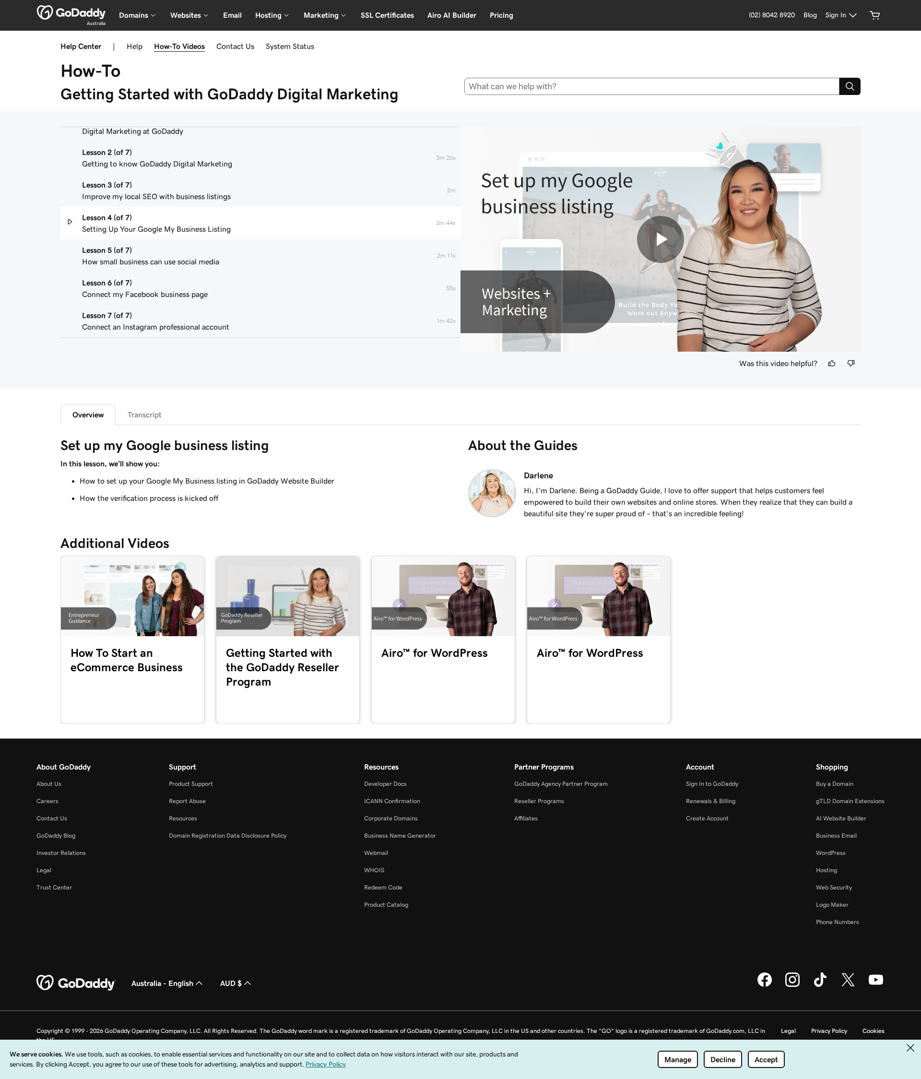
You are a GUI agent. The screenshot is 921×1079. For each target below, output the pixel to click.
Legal (43, 870)
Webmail (376, 853)
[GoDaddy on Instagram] (792, 985)
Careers (47, 801)
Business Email (836, 835)
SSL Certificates (387, 15)
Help (134, 46)
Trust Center (54, 887)
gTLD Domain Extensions (850, 801)
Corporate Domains (391, 818)
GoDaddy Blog (55, 835)
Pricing (501, 15)
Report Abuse (187, 801)
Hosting (826, 870)
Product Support (191, 784)
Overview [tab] (88, 414)
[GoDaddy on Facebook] (764, 985)
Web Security (834, 887)
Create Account (707, 818)
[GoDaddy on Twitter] (848, 985)
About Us (48, 784)
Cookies (873, 1031)
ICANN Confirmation (392, 801)
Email (232, 15)
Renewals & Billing (710, 801)
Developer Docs (385, 784)
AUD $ (231, 983)
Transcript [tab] (145, 414)
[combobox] (652, 86)
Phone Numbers (837, 922)
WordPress (831, 853)
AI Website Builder (841, 818)
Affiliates (526, 818)
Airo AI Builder (451, 15)
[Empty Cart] (875, 15)
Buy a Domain (834, 784)
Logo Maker (832, 904)
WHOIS (374, 870)
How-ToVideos (179, 46)
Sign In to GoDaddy (712, 784)
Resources (183, 818)
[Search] (850, 86)
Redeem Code (383, 887)
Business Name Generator (400, 835)
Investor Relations (61, 853)
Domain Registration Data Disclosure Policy (227, 835)
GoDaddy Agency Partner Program (561, 784)
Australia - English (162, 983)
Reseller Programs (539, 801)
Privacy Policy (829, 1031)
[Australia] (71, 12)
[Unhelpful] (851, 363)
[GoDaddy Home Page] (76, 983)
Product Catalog (386, 904)
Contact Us (235, 46)
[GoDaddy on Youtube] (876, 985)
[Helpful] (831, 363)
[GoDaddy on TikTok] (820, 985)
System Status (290, 46)
